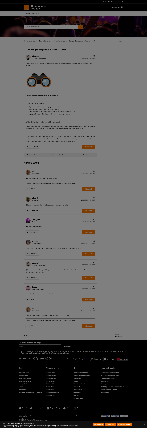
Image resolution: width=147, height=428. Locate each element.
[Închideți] (144, 424)
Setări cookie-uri (98, 424)
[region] (73, 424)
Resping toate (110, 424)
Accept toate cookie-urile (124, 424)
